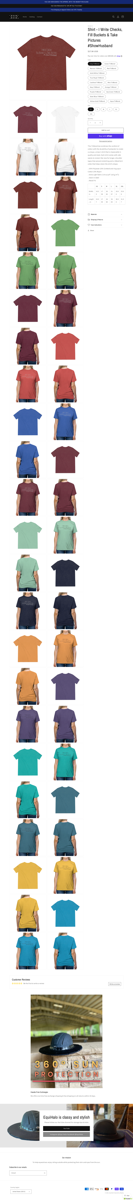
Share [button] (92, 230)
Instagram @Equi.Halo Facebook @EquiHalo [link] (66, 1134)
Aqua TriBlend (115, 101)
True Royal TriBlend (97, 78)
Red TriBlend (111, 68)
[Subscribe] (44, 1173)
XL (116, 109)
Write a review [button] (115, 984)
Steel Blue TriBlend (97, 96)
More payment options (105, 141)
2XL (91, 114)
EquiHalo (111, 1193)
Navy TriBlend (95, 87)
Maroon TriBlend (96, 68)
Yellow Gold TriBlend (97, 101)
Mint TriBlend (112, 82)
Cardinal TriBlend (96, 82)
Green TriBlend (110, 64)
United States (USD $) (19, 1191)
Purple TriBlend (95, 92)
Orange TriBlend (110, 87)
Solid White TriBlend (97, 73)
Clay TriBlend (94, 64)
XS (91, 109)
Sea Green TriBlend (113, 92)
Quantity (90, 118)
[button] (113, 16)
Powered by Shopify (119, 1193)
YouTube (66, 1128)
